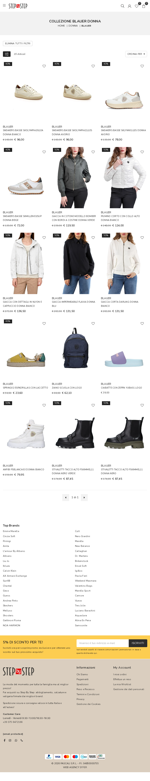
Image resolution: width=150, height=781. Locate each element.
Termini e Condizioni (88, 694)
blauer (86, 25)
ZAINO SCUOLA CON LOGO (67, 387)
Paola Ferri (81, 575)
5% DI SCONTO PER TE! (23, 642)
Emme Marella (11, 531)
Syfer (83, 767)
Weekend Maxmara (85, 580)
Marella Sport (82, 590)
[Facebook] (4, 740)
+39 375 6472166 (13, 722)
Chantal (7, 585)
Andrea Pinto (10, 600)
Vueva (78, 600)
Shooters (8, 615)
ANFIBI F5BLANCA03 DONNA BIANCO (23, 469)
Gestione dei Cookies (89, 704)
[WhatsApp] (16, 740)
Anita (6, 546)
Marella (79, 541)
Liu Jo (6, 561)
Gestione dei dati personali (128, 689)
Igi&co (78, 570)
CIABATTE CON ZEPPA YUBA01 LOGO (121, 387)
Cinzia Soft (9, 536)
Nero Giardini (82, 536)
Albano (7, 556)
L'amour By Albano (14, 551)
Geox (6, 590)
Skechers (8, 605)
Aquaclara (81, 615)
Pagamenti (83, 679)
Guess (6, 595)
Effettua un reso (122, 679)
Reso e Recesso (86, 689)
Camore (79, 595)
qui (95, 653)
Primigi (7, 541)
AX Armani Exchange (15, 575)
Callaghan (81, 551)
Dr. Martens (81, 556)
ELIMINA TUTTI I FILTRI (17, 43)
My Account (122, 667)
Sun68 (6, 580)
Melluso (7, 610)
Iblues (6, 566)
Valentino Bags (83, 585)
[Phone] (22, 740)
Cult (77, 531)
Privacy (81, 699)
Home (61, 25)
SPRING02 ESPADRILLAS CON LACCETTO (25, 387)
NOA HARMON (11, 625)
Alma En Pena (83, 620)
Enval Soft (81, 566)
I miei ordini (120, 674)
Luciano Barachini (85, 610)
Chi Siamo (82, 674)
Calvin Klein (9, 570)
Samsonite (81, 625)
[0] (136, 5)
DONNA (73, 25)
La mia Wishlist (122, 684)
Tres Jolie (80, 605)
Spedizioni (82, 684)
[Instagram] (10, 740)
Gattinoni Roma (12, 620)
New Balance (82, 546)
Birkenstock (81, 561)
